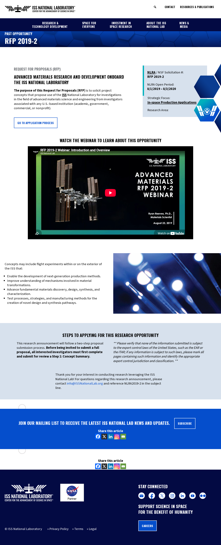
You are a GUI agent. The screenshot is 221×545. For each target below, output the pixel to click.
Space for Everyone (89, 25)
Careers (147, 526)
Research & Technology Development (50, 25)
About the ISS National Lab (156, 25)
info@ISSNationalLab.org (85, 383)
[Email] (123, 436)
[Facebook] (98, 436)
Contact (170, 7)
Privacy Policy (59, 529)
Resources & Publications (197, 7)
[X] (104, 436)
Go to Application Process (35, 123)
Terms (78, 529)
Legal (93, 529)
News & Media (184, 25)
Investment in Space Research (121, 25)
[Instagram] (117, 436)
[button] (155, 7)
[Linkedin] (110, 436)
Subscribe (185, 423)
